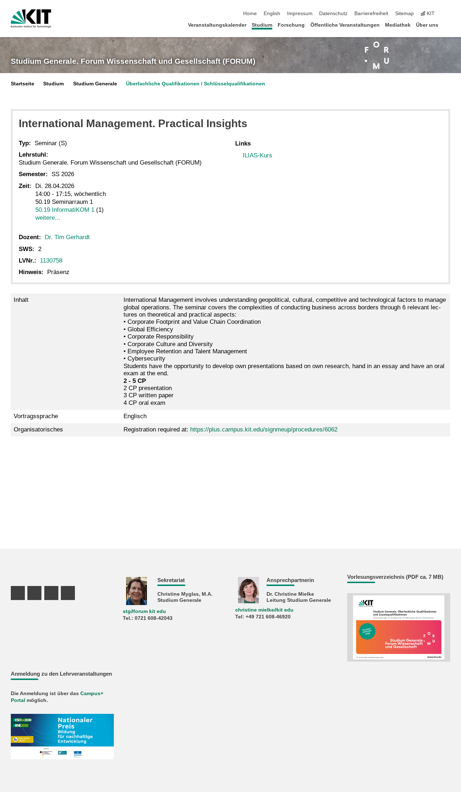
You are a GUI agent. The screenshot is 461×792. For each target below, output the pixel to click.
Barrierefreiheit (371, 13)
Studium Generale (95, 83)
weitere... (47, 217)
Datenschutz (333, 13)
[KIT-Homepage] (31, 18)
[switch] (448, 14)
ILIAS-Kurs (257, 155)
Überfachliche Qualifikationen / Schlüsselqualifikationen (195, 83)
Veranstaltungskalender (217, 25)
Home (250, 13)
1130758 (51, 260)
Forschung (291, 25)
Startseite (22, 83)
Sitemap (404, 13)
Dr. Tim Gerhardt (67, 237)
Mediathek (398, 25)
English (272, 13)
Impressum (300, 13)
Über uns (427, 25)
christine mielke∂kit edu (264, 610)
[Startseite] (448, 25)
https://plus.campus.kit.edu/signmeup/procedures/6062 (263, 429)
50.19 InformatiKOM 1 (64, 209)
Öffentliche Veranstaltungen (345, 25)
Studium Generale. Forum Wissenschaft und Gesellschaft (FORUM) (133, 61)
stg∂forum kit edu (144, 611)
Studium (262, 25)
